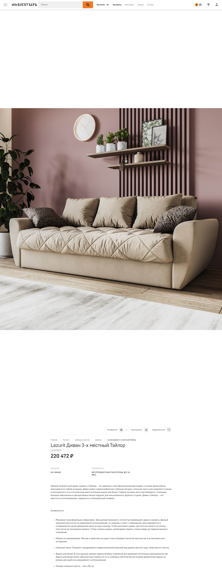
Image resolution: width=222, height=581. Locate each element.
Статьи (150, 5)
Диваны (98, 440)
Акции (141, 5)
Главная (54, 440)
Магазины (129, 5)
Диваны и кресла (82, 440)
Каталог (66, 440)
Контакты (117, 5)
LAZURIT (56, 450)
